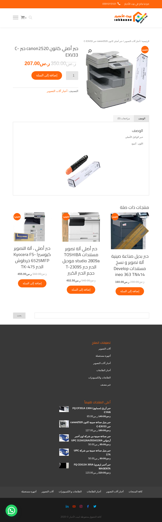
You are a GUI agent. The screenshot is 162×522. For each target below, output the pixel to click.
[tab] (142, 118)
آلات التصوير (105, 348)
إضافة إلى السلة (46, 75)
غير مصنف (105, 384)
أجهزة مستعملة (103, 355)
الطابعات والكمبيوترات (99, 377)
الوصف (141, 118)
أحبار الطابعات (103, 370)
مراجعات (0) (124, 118)
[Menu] (15, 18)
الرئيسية (145, 41)
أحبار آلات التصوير (132, 41)
